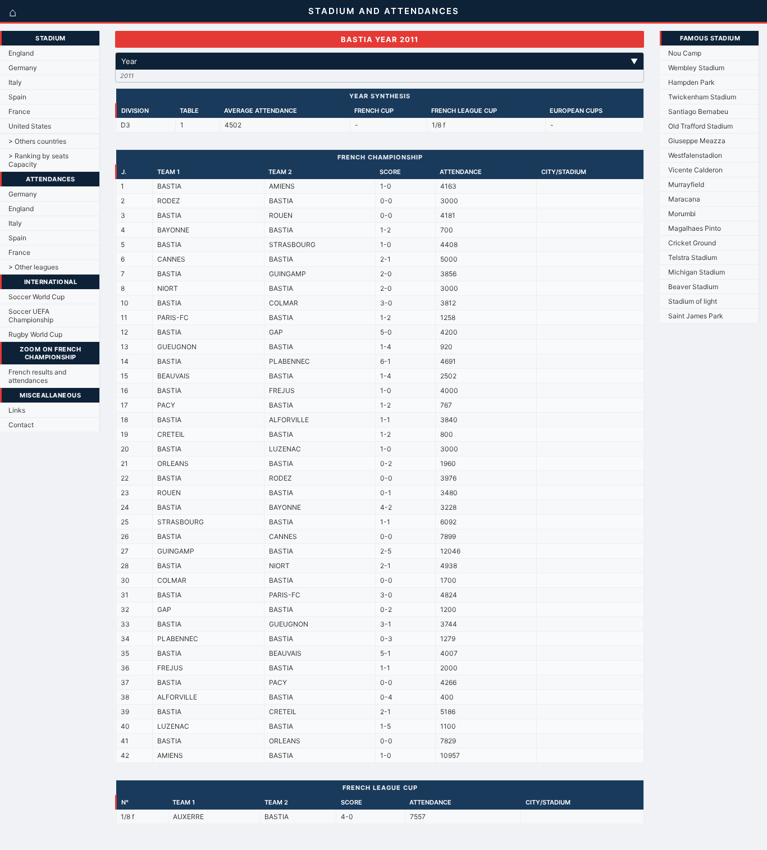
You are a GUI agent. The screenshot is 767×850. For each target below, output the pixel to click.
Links (16, 410)
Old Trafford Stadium (700, 126)
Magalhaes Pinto (694, 228)
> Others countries (37, 141)
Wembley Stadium (696, 67)
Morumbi (682, 213)
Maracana (684, 199)
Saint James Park (695, 316)
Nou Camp (684, 53)
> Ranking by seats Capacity (38, 160)
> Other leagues (33, 267)
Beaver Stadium (693, 286)
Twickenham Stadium (702, 97)
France (19, 111)
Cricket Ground (692, 243)
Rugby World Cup (35, 334)
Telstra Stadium (692, 257)
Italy (15, 82)
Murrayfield (686, 184)
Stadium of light (692, 301)
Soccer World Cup (36, 297)
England (21, 53)
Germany (22, 67)
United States (29, 126)
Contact (21, 425)
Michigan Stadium (696, 272)
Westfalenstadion (695, 155)
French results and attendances (37, 376)
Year (379, 61)
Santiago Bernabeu (698, 111)
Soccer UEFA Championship (30, 315)
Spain (17, 97)
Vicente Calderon (695, 170)
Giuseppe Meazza (696, 140)
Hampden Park (691, 82)
